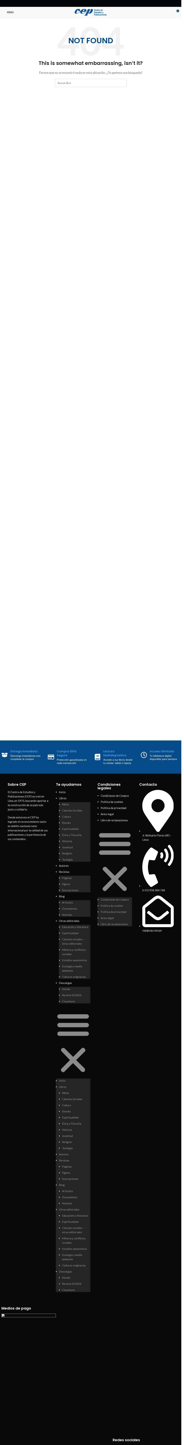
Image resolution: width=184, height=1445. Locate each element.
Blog (62, 896)
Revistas (64, 871)
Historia (67, 841)
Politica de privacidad (113, 808)
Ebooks (66, 822)
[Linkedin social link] (95, 3)
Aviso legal (107, 814)
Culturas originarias (74, 976)
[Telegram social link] (99, 3)
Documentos (69, 908)
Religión (67, 853)
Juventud (67, 847)
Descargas (65, 982)
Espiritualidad (70, 828)
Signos (66, 884)
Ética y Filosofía (71, 835)
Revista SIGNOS (72, 995)
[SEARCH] (122, 83)
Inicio (62, 792)
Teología (67, 859)
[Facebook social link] (82, 3)
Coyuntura (68, 1001)
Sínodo (66, 989)
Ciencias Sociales (72, 810)
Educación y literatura (75, 927)
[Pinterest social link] (91, 3)
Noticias (67, 914)
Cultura (66, 816)
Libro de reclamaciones (114, 820)
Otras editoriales (69, 920)
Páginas (67, 878)
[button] (73, 1042)
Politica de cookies (112, 801)
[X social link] (86, 3)
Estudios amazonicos (74, 960)
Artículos (67, 902)
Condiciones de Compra (115, 795)
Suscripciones (70, 890)
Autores (64, 865)
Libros (62, 798)
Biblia (65, 804)
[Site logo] (91, 12)
